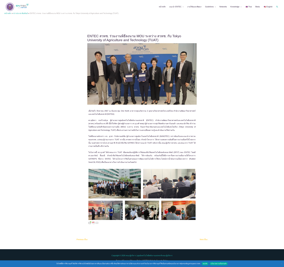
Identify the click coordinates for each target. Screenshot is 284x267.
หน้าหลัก (162, 7)
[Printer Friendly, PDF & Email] (93, 223)
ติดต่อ (257, 7)
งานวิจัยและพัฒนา (194, 7)
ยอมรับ (205, 263)
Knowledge (234, 7)
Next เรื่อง (204, 239)
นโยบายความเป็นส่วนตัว (219, 263)
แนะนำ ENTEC (175, 7)
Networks (223, 7)
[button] (277, 7)
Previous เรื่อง (82, 239)
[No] (281, 264)
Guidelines (209, 7)
